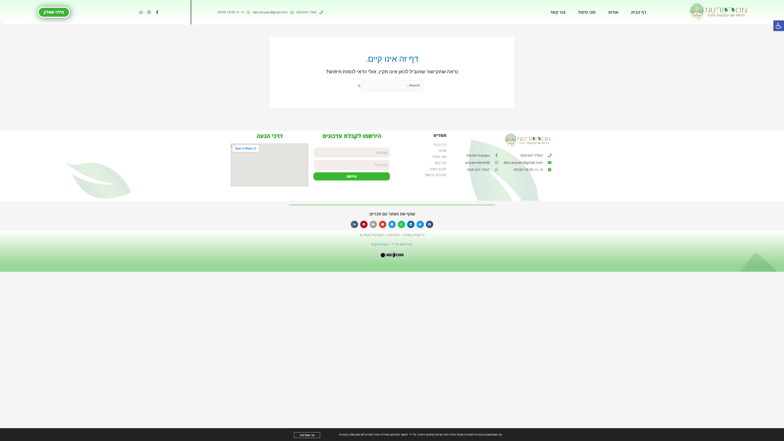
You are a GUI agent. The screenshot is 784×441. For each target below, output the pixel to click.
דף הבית (638, 12)
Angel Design (380, 244)
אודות (613, 12)
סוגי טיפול (587, 12)
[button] (778, 25)
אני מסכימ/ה (307, 435)
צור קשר (557, 12)
